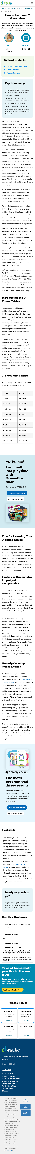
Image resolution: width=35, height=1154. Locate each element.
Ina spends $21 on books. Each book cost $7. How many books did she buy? (17, 959)
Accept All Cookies (25, 1106)
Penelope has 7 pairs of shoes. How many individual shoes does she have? (16, 952)
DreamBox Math (7, 1074)
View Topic (9, 1020)
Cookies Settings (25, 1100)
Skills (20, 8)
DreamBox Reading (8, 1076)
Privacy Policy (8, 1150)
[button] (17, 3)
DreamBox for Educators (10, 1081)
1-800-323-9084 (13, 1064)
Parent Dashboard (8, 1084)
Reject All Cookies (25, 1112)
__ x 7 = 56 (13, 947)
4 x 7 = (11, 934)
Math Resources (11, 8)
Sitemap (5, 1091)
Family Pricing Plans (9, 1086)
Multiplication (28, 8)
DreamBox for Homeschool (11, 1079)
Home (2, 8)
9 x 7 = (11, 943)
